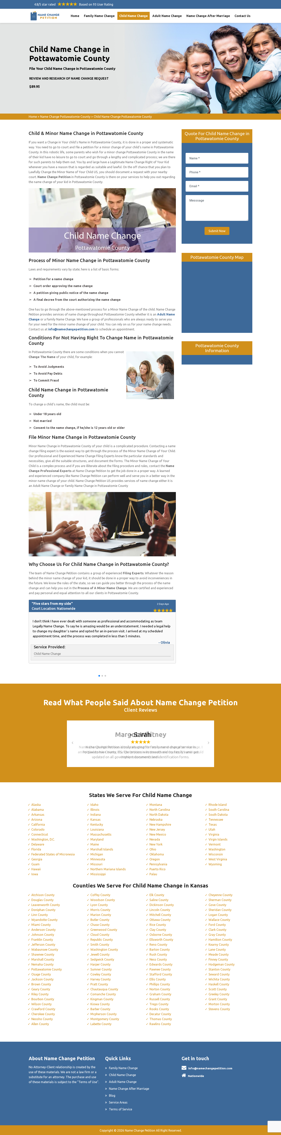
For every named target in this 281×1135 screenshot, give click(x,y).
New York (155, 844)
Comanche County (103, 994)
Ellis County (157, 979)
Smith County (99, 944)
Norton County (159, 989)
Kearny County (219, 944)
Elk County (156, 895)
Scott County (218, 989)
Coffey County (100, 895)
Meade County (219, 954)
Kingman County (101, 999)
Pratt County (99, 984)
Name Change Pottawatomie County (65, 116)
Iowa (34, 874)
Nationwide (196, 1076)
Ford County (217, 924)
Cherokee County (43, 1014)
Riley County (40, 994)
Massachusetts (100, 834)
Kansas (95, 819)
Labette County (100, 1024)
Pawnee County (160, 969)
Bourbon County (42, 999)
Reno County (158, 944)
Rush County (158, 954)
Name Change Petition (140, 1130)
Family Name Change (99, 16)
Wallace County (219, 919)
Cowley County (100, 974)
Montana (155, 804)
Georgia (36, 859)
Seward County (219, 974)
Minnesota (97, 859)
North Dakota (158, 814)
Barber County (100, 1009)
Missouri (96, 864)
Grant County (218, 999)
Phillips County (159, 984)
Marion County (100, 914)
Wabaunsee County (44, 949)
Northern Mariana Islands (108, 869)
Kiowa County (100, 1004)
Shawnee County (42, 954)
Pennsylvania (158, 864)
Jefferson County (43, 944)
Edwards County (160, 964)
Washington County (104, 949)
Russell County (159, 999)
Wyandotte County (44, 919)
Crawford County (43, 1009)
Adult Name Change (167, 16)
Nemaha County (42, 964)
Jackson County (42, 979)
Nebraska (155, 819)
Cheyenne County (220, 895)
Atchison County (42, 895)
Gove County (217, 905)
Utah (212, 829)
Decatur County (160, 1014)
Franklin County (42, 939)
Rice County (157, 924)
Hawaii (36, 869)
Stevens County (219, 1009)
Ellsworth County (161, 939)
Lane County (217, 949)
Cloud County (99, 934)
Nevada (154, 839)
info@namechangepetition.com (210, 1068)
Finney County (218, 959)
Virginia (214, 834)
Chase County (100, 924)
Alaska (36, 804)
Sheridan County (220, 910)
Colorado (38, 829)
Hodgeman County (222, 964)
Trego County (158, 1004)
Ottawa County (160, 919)
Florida (36, 849)
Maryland (97, 839)
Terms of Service (120, 1109)
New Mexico (157, 834)
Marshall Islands (101, 849)
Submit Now (217, 231)
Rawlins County (160, 1024)
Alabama (37, 809)
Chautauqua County (104, 989)
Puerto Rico (157, 869)
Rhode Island (218, 804)
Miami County (41, 924)
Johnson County (42, 934)
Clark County (217, 929)
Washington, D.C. (43, 839)
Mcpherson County (103, 1014)
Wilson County (41, 1004)
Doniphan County (43, 910)
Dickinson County (161, 905)
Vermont (215, 844)
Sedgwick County (102, 959)
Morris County (100, 910)
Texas (213, 824)
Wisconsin (216, 854)
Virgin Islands (218, 839)
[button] (99, 676)
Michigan (96, 854)
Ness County (158, 959)
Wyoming (215, 864)
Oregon (154, 859)
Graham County (160, 994)
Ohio (152, 849)
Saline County (158, 900)
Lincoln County (159, 910)
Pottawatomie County (46, 969)
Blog (112, 1095)
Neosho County (42, 1019)
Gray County (217, 934)
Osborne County (160, 934)
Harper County (100, 964)
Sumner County (101, 969)
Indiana (95, 814)
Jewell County (100, 954)
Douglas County (42, 900)
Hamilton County (220, 939)
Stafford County (160, 974)
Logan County (218, 914)
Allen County (40, 1024)
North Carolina (159, 809)
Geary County (40, 989)
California (38, 824)
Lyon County (99, 905)
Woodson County (102, 900)
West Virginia (218, 859)
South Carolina (219, 809)
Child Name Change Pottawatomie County (123, 116)
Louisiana (97, 829)
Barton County (159, 949)
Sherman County (220, 900)
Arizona (36, 819)
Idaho (94, 804)
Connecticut (39, 834)
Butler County (99, 919)
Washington (217, 849)
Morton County (219, 1004)
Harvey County (100, 979)
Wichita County (219, 979)
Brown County (41, 984)
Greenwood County (103, 929)
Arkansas (37, 814)
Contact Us (242, 16)
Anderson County (43, 929)
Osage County (41, 974)
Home (75, 16)
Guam (35, 864)
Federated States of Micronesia (53, 854)
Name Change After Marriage (208, 16)
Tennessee (216, 819)
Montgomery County (104, 1019)
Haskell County (219, 984)
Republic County (101, 939)
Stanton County (219, 969)
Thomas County (160, 1019)
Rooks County (159, 1009)
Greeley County (219, 994)
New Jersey (157, 829)
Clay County (157, 929)
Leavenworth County (45, 905)
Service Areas (118, 1102)
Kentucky (96, 824)
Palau (153, 874)
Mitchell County (160, 914)
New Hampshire (160, 824)
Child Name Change (133, 16)
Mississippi (98, 874)
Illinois (94, 809)
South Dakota (218, 814)
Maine (94, 844)
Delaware (37, 844)
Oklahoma (156, 854)
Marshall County (42, 959)
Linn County (39, 914)
